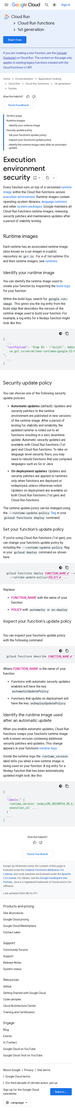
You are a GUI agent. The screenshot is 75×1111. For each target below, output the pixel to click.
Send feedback (18, 105)
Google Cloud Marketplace (19, 925)
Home (6, 78)
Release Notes (12, 962)
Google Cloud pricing (16, 919)
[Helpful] (28, 97)
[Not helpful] (34, 97)
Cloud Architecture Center (19, 1005)
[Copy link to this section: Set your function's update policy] (68, 529)
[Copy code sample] (67, 333)
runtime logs (48, 748)
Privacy (28, 1070)
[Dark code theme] (60, 333)
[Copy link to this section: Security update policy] (56, 383)
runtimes (51, 261)
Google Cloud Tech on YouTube (22, 1055)
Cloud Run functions (36, 23)
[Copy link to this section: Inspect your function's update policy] (7, 627)
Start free (15, 40)
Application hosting (49, 78)
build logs (63, 286)
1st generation (31, 29)
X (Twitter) (10, 1042)
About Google (11, 1070)
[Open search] (46, 4)
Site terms (43, 1070)
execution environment (19, 197)
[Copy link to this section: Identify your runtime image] (58, 273)
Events (7, 1036)
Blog (6, 1029)
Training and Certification (19, 1012)
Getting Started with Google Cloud (24, 993)
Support (8, 956)
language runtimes (54, 202)
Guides (12, 88)
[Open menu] (6, 5)
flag (53, 513)
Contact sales (11, 932)
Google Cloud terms (17, 1076)
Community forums (15, 949)
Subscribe (62, 1092)
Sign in (65, 4)
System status (12, 969)
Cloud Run (20, 16)
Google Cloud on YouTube (19, 1049)
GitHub (7, 986)
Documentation (24, 78)
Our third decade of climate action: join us (31, 1082)
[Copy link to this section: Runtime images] (42, 236)
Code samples (12, 999)
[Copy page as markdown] (47, 177)
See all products (13, 913)
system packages (29, 206)
